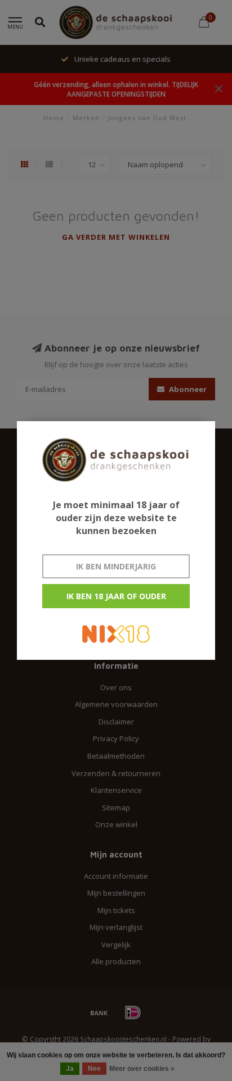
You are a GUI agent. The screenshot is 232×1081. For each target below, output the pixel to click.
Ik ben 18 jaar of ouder (116, 596)
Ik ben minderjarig (116, 566)
